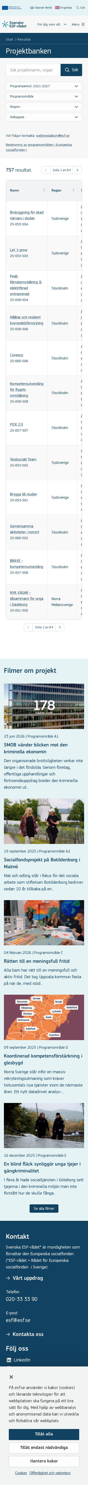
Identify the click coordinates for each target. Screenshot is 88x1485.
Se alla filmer (44, 1208)
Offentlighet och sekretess (50, 1473)
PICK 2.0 (16, 424)
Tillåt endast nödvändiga (44, 1448)
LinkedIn (22, 1360)
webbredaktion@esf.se (52, 136)
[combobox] (44, 86)
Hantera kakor (44, 1461)
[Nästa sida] (77, 170)
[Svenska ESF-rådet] (14, 24)
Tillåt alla (44, 1434)
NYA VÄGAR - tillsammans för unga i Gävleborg (26, 598)
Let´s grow (18, 250)
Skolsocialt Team (23, 459)
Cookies (21, 1473)
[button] (11, 1377)
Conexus (16, 355)
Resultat (24, 39)
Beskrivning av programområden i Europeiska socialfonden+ (39, 147)
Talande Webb (43, 7)
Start (9, 39)
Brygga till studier (23, 494)
